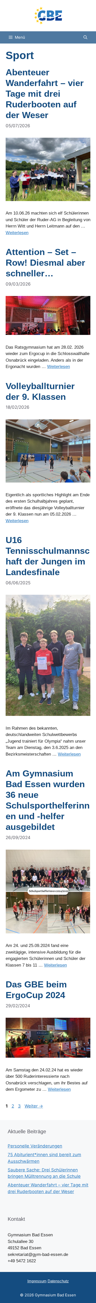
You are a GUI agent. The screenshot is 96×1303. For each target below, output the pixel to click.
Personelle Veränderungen (35, 1146)
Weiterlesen (17, 232)
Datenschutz (58, 1281)
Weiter (34, 1106)
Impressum (37, 1281)
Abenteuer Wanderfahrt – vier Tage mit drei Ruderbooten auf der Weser (45, 93)
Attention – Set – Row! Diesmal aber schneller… (45, 262)
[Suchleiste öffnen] (85, 37)
